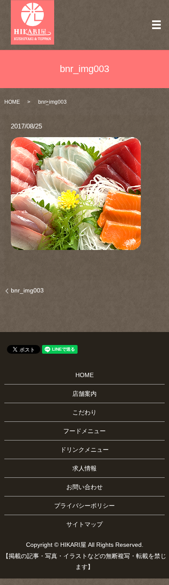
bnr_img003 (27, 290)
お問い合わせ (84, 486)
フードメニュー (84, 430)
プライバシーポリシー (84, 505)
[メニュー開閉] (156, 24)
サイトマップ (84, 524)
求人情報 (84, 468)
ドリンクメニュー (84, 449)
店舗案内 (84, 393)
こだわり (84, 412)
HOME (12, 102)
